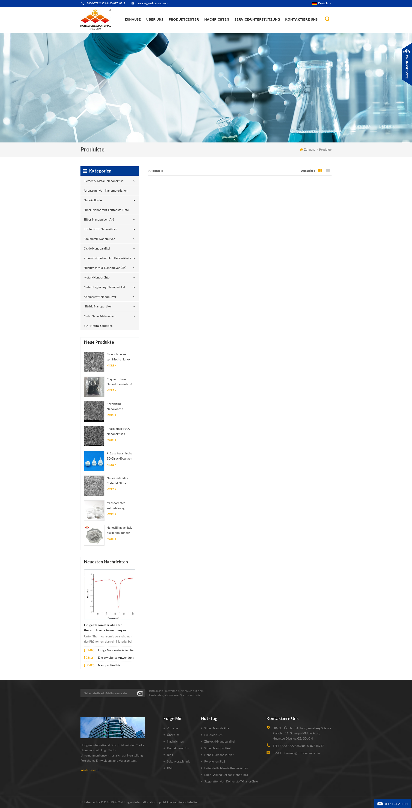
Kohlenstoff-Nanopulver (100, 296)
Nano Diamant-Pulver (219, 755)
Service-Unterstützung (257, 19)
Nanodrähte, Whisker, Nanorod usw (227, 31)
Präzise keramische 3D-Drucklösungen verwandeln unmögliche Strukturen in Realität (121, 456)
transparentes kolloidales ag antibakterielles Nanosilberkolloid (119, 506)
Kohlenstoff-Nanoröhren (100, 229)
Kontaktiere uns (301, 19)
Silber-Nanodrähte (216, 728)
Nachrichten (216, 19)
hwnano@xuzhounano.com (152, 3)
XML (170, 768)
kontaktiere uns (178, 748)
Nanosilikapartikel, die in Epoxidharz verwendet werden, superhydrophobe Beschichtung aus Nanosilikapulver (119, 530)
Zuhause (133, 19)
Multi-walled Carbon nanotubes (226, 774)
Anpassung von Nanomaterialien (182, 31)
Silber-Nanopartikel (217, 748)
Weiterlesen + (89, 770)
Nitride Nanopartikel (98, 306)
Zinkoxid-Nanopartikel (219, 741)
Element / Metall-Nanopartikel (104, 181)
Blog (170, 755)
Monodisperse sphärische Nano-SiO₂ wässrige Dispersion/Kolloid (119, 357)
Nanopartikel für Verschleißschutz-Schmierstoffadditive (112, 665)
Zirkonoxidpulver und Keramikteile (107, 258)
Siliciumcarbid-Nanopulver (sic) (105, 267)
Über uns (154, 19)
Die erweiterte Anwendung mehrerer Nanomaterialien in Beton (116, 658)
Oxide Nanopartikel (97, 248)
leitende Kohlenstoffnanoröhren (226, 768)
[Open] (407, 64)
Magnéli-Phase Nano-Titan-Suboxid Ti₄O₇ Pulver (120, 382)
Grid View (320, 171)
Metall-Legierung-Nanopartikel (104, 287)
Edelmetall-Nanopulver (99, 239)
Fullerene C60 (213, 735)
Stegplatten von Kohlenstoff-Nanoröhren (231, 781)
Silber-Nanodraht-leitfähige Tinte (189, 29)
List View (328, 171)
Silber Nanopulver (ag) (192, 28)
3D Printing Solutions (98, 325)
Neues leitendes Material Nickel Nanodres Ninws (118, 481)
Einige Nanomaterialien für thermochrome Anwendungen (105, 627)
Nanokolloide (93, 200)
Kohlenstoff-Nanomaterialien (227, 28)
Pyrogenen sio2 (214, 761)
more (110, 365)
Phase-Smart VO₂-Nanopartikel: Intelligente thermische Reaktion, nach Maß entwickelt (121, 431)
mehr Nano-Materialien (99, 316)
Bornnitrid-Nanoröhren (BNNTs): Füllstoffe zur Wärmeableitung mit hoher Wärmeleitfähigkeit (120, 407)
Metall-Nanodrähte (96, 277)
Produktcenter (184, 19)
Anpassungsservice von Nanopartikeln (167, 28)
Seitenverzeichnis (178, 761)
